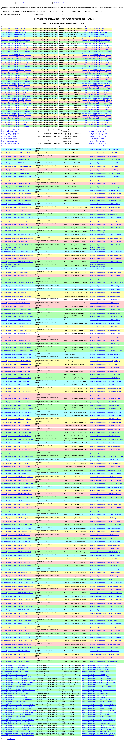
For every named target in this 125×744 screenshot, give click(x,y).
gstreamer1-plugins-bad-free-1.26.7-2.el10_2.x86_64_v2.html (17, 282)
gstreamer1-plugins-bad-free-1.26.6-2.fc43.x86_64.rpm (105, 374)
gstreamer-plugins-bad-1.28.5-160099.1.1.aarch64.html (16, 36)
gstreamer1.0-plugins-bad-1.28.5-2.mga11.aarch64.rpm (96, 676)
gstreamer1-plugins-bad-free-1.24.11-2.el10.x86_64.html (16, 402)
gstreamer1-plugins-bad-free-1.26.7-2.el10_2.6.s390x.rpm (105, 241)
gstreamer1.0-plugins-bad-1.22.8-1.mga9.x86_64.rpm (96, 723)
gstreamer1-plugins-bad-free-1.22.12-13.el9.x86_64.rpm (105, 470)
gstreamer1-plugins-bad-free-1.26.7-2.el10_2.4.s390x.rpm (105, 258)
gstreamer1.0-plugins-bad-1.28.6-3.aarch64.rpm (94, 673)
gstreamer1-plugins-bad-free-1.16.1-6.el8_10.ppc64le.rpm (105, 627)
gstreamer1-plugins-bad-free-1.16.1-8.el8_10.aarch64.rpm (105, 610)
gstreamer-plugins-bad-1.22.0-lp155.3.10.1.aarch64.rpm (97, 98)
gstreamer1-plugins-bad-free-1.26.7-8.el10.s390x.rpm (104, 210)
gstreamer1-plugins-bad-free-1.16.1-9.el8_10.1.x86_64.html (17, 606)
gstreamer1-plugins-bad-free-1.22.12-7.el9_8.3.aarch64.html (17, 487)
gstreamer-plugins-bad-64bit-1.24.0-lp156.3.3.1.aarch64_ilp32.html (10, 130)
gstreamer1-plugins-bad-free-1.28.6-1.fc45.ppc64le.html (16, 152)
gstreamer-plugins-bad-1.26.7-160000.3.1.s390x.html (15, 49)
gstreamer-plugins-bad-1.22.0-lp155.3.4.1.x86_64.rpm (96, 118)
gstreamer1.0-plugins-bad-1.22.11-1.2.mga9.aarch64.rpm (97, 699)
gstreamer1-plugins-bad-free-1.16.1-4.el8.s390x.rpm (104, 657)
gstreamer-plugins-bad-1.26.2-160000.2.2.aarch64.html (16, 68)
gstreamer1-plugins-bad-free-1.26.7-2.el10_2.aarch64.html (16, 268)
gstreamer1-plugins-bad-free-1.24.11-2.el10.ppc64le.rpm (105, 388)
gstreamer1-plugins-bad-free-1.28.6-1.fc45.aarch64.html (16, 149)
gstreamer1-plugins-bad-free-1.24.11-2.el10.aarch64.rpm (105, 381)
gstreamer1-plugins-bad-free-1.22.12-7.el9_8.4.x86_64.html (17, 483)
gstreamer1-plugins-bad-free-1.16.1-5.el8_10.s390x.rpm (105, 644)
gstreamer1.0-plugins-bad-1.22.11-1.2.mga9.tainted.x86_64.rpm (99, 705)
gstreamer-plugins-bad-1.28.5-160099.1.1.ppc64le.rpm (96, 38)
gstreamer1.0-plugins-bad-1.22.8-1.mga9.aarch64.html (15, 722)
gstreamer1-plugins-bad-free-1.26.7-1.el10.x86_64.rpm (105, 344)
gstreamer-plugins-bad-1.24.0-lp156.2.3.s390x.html (14, 87)
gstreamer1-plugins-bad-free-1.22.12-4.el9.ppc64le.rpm (105, 558)
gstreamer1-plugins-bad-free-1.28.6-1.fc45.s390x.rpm (104, 156)
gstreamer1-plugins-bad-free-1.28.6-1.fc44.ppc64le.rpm (105, 166)
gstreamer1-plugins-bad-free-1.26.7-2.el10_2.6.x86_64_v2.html (10, 248)
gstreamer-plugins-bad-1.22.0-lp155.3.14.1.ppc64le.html (16, 92)
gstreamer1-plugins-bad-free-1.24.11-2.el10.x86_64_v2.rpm (106, 408)
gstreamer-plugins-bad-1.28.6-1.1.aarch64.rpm (94, 34)
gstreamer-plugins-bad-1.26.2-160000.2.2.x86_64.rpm (96, 73)
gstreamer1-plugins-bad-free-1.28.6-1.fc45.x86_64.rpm (105, 159)
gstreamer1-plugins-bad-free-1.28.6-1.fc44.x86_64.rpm (105, 173)
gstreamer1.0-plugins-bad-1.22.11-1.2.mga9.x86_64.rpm (97, 701)
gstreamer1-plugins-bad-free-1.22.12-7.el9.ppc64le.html (16, 531)
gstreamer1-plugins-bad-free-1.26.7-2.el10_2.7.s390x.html (16, 224)
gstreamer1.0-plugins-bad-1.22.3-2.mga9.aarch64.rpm (96, 729)
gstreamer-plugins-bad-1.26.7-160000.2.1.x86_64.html (15, 58)
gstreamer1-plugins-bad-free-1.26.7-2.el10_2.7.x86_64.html (17, 228)
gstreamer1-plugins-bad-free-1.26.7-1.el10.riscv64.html (16, 333)
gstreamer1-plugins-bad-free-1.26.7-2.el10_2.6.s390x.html (16, 241)
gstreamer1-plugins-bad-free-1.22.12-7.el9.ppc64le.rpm (105, 531)
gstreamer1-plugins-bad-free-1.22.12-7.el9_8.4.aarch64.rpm (106, 473)
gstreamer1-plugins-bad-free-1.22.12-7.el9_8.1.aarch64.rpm (106, 500)
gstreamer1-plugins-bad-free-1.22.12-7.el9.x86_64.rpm (105, 538)
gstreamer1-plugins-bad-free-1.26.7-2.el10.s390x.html (15, 303)
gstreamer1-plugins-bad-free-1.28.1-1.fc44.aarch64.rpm (105, 176)
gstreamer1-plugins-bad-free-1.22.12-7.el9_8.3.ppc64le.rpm (106, 490)
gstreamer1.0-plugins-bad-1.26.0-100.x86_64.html (14, 693)
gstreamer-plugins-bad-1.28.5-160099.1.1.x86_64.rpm (96, 41)
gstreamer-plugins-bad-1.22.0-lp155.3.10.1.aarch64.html (16, 98)
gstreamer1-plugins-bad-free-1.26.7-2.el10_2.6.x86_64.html (17, 245)
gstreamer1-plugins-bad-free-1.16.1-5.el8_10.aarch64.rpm (105, 637)
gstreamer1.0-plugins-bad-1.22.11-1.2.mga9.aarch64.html (16, 699)
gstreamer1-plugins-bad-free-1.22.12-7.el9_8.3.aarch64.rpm (106, 487)
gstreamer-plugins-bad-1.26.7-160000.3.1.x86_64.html (15, 51)
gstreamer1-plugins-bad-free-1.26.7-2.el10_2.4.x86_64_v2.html (10, 265)
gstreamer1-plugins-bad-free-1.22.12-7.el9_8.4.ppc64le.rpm (106, 477)
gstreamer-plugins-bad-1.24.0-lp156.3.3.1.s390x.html (15, 79)
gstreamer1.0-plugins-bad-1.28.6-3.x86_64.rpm (94, 675)
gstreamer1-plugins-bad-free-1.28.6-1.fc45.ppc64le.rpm (105, 152)
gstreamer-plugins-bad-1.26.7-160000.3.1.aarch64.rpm (96, 45)
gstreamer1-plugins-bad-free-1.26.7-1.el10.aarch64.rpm (105, 320)
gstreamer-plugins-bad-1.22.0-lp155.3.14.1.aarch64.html (16, 90)
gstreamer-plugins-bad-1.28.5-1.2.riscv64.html (13, 43)
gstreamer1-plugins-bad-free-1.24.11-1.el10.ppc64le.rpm (105, 419)
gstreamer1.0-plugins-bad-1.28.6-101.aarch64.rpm (95, 669)
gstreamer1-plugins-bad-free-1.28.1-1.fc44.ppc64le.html (16, 180)
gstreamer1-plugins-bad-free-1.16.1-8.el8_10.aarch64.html (16, 610)
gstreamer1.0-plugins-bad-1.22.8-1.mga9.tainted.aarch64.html (17, 725)
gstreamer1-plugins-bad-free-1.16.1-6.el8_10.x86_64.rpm (105, 634)
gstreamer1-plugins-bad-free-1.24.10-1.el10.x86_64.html (16, 453)
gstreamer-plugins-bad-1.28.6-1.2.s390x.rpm (94, 30)
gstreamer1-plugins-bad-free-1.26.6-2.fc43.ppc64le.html (16, 361)
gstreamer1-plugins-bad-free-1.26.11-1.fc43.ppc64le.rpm (105, 193)
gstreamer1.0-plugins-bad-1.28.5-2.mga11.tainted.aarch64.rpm (98, 680)
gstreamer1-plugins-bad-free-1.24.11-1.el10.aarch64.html (16, 412)
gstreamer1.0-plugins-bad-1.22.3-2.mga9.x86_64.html (15, 731)
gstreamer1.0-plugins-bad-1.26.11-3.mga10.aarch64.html (16, 684)
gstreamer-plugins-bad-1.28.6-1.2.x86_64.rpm (94, 32)
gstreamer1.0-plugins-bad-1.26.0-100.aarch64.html (14, 691)
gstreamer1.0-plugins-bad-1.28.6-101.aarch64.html (14, 669)
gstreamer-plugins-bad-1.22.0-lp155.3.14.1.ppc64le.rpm (97, 92)
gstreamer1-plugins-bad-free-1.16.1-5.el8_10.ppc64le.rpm (105, 640)
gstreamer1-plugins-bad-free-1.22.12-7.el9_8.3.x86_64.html (17, 497)
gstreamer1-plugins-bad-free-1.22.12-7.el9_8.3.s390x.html (16, 494)
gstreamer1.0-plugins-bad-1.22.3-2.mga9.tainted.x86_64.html (17, 735)
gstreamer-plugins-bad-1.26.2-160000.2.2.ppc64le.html (16, 70)
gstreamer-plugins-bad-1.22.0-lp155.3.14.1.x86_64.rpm (97, 96)
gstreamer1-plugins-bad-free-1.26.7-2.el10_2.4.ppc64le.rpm (106, 255)
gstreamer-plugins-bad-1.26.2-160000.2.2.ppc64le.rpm (96, 70)
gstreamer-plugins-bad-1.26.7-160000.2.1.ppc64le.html (16, 55)
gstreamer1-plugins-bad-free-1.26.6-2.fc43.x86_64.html (16, 374)
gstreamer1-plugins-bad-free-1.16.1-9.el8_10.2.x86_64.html (17, 593)
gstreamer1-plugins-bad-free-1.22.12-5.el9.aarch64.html (16, 541)
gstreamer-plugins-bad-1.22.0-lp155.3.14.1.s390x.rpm (96, 94)
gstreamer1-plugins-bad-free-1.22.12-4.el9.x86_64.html (16, 565)
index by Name (57, 2)
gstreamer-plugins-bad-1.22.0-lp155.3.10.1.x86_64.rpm (97, 103)
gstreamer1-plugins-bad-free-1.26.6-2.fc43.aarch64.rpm (105, 354)
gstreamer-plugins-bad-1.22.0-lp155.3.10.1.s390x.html (15, 102)
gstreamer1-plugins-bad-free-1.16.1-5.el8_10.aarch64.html (16, 637)
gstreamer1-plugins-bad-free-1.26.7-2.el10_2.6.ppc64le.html (17, 238)
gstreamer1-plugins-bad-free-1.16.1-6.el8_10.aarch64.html (16, 623)
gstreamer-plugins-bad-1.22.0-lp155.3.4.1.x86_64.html (15, 118)
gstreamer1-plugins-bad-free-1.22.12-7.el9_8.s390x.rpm (105, 521)
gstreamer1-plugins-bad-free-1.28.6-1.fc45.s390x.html (15, 156)
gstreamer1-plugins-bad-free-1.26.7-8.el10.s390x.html (15, 210)
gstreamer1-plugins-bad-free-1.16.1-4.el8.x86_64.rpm (104, 661)
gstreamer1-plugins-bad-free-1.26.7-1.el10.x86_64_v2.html (17, 350)
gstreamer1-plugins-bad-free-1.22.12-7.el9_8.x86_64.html (16, 524)
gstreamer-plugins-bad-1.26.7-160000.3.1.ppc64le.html (16, 47)
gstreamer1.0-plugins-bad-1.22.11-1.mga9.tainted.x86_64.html (17, 720)
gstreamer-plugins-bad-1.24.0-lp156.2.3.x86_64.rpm (96, 88)
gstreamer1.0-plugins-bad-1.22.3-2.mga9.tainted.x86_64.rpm (98, 735)
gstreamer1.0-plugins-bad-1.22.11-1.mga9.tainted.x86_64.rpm (98, 720)
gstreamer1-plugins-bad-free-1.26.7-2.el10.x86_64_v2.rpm (106, 316)
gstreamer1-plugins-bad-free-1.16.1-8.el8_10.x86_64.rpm (105, 620)
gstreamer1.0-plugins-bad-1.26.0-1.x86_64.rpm (94, 697)
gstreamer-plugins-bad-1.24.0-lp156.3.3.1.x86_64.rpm (96, 81)
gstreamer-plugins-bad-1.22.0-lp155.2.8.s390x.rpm (95, 124)
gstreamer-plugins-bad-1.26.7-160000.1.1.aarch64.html (16, 60)
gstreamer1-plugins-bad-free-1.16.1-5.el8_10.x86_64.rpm (105, 647)
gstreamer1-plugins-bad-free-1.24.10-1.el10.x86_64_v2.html (17, 456)
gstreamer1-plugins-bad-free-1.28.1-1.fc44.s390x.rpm (104, 183)
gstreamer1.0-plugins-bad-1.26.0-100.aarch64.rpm (95, 691)
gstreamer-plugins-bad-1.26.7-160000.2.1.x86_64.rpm (96, 58)
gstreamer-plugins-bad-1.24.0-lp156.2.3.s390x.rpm (95, 87)
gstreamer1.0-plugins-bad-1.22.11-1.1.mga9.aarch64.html (16, 706)
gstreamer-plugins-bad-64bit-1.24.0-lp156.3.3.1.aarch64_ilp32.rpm (98, 130)
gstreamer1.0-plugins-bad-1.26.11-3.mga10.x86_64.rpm (97, 686)
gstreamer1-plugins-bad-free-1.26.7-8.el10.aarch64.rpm (105, 204)
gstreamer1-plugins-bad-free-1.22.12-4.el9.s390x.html (15, 562)
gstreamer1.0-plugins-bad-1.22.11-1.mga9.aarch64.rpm (96, 714)
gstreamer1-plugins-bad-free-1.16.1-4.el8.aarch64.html (15, 651)
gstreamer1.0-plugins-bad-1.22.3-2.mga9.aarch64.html (15, 729)
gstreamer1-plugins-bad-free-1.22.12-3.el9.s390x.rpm (104, 576)
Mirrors (65, 2)
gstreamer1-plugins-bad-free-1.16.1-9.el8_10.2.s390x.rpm (105, 589)
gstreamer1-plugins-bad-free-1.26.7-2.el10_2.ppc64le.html (16, 272)
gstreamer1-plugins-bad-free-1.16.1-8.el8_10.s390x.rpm (105, 616)
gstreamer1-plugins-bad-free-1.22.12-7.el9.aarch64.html (16, 528)
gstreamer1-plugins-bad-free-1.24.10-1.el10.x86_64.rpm (105, 453)
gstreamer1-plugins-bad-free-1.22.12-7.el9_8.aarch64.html (16, 514)
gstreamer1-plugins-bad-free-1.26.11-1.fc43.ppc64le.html (16, 193)
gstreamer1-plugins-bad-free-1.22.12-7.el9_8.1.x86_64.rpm (106, 511)
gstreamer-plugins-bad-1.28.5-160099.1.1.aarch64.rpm (96, 36)
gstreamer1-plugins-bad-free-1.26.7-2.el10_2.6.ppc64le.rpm (106, 238)
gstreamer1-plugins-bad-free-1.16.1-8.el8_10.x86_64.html (16, 620)
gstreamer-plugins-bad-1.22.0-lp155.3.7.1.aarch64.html (16, 105)
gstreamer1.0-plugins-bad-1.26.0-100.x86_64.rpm (95, 693)
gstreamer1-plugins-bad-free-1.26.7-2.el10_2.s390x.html (16, 275)
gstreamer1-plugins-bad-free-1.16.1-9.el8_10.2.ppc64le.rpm (106, 586)
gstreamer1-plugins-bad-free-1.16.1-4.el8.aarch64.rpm (104, 651)
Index (3, 2)
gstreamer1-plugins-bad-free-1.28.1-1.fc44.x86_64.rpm (105, 187)
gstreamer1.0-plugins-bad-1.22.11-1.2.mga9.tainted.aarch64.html (18, 703)
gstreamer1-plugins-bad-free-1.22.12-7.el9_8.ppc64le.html (16, 518)
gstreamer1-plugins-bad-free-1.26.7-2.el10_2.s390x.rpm (105, 275)
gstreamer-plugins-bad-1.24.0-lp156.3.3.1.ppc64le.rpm (96, 77)
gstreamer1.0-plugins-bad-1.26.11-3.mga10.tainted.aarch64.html (18, 688)
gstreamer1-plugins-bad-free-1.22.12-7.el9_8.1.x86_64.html (17, 511)
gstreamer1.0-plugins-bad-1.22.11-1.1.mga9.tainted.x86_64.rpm (99, 712)
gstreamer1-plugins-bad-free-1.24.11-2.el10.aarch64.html (16, 381)
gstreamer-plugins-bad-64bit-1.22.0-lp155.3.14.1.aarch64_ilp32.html (10, 133)
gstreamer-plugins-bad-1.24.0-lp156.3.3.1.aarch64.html (16, 75)
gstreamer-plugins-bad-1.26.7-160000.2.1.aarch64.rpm (96, 53)
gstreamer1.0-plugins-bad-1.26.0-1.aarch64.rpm (94, 695)
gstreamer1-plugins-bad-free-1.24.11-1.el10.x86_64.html (16, 432)
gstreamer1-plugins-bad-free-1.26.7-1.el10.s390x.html (15, 337)
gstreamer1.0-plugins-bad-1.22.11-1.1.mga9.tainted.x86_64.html (18, 712)
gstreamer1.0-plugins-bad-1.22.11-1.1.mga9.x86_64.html (16, 708)
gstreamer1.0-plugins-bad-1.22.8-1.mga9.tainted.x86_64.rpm (98, 727)
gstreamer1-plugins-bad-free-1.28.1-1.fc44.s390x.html (15, 183)
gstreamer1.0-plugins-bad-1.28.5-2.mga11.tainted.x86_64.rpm (98, 682)
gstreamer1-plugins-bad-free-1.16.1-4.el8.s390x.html (15, 657)
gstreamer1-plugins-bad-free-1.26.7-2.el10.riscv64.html (16, 299)
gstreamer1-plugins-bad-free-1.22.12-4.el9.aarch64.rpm (105, 555)
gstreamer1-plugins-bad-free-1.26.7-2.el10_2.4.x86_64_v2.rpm (100, 265)
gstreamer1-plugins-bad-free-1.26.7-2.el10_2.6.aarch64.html (17, 234)
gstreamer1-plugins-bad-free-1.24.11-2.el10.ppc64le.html (16, 388)
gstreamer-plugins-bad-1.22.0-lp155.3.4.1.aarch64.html (16, 113)
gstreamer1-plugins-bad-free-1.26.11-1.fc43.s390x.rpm (105, 197)
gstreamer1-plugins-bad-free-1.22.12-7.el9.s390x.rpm (104, 535)
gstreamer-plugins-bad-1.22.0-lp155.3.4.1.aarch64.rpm (96, 113)
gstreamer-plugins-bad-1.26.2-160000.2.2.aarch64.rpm (96, 68)
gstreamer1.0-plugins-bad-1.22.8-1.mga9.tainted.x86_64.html (17, 727)
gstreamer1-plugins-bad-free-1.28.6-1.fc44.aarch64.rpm (105, 163)
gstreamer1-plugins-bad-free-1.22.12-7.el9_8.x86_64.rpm (105, 524)
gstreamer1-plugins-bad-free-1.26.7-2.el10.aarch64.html (16, 286)
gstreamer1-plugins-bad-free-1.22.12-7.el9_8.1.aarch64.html (17, 500)
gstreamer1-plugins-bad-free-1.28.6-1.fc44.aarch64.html (16, 163)
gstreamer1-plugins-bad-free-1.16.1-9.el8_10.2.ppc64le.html (17, 586)
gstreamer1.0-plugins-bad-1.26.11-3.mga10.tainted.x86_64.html (18, 690)
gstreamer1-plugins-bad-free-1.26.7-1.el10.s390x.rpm (104, 337)
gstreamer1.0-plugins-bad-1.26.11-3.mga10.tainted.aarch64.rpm (99, 688)
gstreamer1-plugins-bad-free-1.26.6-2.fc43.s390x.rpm (104, 367)
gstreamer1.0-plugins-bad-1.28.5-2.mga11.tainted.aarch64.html (18, 680)
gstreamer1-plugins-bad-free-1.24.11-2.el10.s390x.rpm (105, 395)
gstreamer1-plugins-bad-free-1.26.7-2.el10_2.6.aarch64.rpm (106, 234)
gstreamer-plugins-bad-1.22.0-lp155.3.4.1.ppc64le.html (16, 115)
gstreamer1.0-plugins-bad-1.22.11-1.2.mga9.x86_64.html (16, 701)
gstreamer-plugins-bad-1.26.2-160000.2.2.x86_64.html (15, 73)
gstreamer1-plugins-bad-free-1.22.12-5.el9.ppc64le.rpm (105, 545)
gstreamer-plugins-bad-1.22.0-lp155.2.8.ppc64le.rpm (96, 122)
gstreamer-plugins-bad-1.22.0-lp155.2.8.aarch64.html (15, 120)
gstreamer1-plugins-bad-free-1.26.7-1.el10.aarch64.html (16, 320)
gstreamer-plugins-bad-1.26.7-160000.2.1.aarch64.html (16, 53)
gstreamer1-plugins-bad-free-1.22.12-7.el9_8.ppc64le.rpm (105, 518)
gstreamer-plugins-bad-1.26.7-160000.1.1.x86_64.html (15, 66)
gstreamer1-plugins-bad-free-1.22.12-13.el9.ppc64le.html (16, 463)
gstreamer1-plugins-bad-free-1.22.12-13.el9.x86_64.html (16, 470)
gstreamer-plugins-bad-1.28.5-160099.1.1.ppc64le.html (16, 38)
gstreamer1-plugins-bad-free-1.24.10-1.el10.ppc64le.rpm (105, 446)
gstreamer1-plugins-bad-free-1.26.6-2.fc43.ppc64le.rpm (105, 361)
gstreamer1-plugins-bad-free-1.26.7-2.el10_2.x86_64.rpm (105, 279)
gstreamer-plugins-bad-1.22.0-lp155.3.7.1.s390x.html (15, 109)
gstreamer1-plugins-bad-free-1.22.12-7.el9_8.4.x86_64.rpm (106, 483)
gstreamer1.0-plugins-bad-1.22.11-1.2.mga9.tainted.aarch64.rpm (99, 703)
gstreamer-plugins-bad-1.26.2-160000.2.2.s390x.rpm (96, 72)
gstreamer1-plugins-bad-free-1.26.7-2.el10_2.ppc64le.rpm (105, 272)
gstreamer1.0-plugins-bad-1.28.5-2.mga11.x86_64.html (16, 678)
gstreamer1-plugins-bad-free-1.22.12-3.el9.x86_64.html (16, 579)
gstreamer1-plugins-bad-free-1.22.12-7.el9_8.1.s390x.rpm (105, 507)
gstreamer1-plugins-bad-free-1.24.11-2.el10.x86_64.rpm (105, 402)
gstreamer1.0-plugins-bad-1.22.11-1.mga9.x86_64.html (16, 716)
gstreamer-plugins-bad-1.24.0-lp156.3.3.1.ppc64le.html (16, 77)
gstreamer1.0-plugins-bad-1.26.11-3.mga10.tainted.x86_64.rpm (99, 690)
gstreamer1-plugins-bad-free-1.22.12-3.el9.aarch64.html (16, 569)
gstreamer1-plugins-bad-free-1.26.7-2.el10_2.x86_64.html (16, 279)
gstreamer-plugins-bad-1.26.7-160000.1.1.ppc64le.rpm (96, 62)
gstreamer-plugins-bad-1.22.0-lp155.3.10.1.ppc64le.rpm (97, 100)
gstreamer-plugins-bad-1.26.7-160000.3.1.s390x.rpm (96, 49)
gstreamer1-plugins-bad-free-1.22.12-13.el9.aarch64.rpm (105, 460)
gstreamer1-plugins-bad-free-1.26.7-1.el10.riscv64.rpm (105, 333)
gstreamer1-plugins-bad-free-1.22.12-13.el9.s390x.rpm (105, 466)
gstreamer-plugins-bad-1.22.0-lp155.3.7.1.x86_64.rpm (96, 111)
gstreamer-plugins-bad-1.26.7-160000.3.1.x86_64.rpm (96, 51)
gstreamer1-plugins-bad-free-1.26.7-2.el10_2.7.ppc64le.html (17, 221)
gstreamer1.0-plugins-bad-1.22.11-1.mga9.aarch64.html (16, 714)
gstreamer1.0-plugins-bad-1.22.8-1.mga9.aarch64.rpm (96, 722)
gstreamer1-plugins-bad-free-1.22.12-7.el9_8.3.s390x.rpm (105, 494)
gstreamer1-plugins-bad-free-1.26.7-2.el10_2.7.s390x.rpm (105, 224)
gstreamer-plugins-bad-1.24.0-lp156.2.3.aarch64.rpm (96, 83)
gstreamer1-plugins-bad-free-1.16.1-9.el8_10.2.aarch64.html (17, 582)
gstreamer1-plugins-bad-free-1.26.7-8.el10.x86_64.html (16, 214)
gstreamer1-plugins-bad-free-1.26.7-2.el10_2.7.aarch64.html (17, 217)
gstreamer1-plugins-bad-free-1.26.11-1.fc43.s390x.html (16, 197)
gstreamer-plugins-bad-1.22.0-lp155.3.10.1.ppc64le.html (16, 100)
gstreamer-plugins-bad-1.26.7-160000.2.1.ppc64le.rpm (96, 55)
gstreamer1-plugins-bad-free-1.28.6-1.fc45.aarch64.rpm (105, 149)
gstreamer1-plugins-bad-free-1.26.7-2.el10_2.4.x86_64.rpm (106, 262)
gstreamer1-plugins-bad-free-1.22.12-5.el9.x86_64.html (16, 552)
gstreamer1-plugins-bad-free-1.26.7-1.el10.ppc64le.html (16, 326)
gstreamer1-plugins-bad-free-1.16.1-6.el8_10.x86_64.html (16, 634)
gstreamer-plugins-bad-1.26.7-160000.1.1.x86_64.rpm (96, 66)
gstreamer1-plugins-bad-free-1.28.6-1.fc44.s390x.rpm (104, 170)
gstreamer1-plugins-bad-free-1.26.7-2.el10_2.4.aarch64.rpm (106, 251)
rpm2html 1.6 (11, 739)
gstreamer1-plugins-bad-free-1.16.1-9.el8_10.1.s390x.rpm (105, 603)
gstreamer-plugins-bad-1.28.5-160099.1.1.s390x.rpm (96, 40)
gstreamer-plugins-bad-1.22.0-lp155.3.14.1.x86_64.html (16, 96)
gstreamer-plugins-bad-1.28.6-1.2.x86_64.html (13, 32)
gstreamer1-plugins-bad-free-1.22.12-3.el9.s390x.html (15, 576)
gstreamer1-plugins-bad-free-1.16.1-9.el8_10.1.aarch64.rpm (106, 596)
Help (69, 2)
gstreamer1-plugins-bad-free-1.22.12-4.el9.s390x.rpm (104, 562)
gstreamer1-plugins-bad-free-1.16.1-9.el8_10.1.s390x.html (16, 603)
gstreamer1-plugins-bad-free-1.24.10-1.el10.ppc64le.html (16, 446)
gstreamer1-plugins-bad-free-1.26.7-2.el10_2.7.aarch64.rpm (106, 217)
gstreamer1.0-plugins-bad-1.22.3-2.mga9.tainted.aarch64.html (17, 733)
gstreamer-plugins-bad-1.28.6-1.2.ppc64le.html (13, 28)
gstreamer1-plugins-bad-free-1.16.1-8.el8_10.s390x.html (16, 616)
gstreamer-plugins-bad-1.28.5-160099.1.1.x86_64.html (15, 41)
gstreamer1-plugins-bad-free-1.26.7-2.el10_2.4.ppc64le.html (17, 255)
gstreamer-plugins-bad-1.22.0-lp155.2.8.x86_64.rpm (96, 126)
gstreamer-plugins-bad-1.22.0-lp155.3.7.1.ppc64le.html (16, 107)
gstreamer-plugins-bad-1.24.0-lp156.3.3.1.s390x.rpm (96, 79)
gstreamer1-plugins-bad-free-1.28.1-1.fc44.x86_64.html (16, 187)
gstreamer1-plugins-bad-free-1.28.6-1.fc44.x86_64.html (16, 173)
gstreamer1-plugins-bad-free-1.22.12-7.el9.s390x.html (15, 535)
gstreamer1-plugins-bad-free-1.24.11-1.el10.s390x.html (15, 425)
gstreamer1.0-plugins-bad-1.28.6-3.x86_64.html (14, 675)
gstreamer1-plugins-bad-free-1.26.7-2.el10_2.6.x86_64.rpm (106, 245)
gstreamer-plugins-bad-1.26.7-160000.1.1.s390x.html (15, 64)
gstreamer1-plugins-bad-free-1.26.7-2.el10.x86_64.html (16, 309)
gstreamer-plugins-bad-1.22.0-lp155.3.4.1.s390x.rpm (96, 117)
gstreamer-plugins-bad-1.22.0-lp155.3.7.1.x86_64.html (15, 111)
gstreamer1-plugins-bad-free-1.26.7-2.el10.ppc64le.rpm (105, 292)
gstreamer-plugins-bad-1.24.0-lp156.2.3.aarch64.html (15, 83)
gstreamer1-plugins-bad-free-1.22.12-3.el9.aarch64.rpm (105, 569)
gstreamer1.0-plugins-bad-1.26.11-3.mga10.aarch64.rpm (97, 684)
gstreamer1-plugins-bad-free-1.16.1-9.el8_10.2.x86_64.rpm (106, 593)
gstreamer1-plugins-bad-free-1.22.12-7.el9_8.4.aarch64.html (17, 473)
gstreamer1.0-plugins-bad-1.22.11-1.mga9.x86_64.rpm (96, 716)
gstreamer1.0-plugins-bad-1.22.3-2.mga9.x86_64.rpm (96, 731)
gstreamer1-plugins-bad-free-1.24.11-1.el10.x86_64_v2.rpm (106, 439)
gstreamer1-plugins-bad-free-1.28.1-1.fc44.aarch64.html (16, 176)
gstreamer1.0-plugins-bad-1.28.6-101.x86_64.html (14, 671)
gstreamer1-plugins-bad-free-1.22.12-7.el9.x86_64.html (16, 538)
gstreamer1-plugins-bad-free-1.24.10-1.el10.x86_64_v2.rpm (106, 456)
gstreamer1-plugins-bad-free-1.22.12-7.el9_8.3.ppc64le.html (17, 490)
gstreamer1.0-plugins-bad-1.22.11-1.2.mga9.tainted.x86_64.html (18, 705)
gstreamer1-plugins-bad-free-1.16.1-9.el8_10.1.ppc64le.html (17, 599)
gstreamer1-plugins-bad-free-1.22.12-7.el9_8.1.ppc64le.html (17, 504)
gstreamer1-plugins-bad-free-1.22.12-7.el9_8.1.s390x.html (16, 507)
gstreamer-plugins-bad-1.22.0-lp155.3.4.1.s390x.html (15, 117)
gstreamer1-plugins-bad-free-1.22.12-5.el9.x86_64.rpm (105, 552)
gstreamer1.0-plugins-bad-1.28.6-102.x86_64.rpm (95, 667)
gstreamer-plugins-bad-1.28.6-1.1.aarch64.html (13, 34)
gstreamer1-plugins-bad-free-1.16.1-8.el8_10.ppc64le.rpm (105, 613)
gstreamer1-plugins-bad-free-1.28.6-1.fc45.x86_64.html (16, 159)
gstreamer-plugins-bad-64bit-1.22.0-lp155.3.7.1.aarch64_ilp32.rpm (98, 140)
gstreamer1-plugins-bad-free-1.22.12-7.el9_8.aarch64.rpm (105, 514)
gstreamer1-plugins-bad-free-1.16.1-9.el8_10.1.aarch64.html (17, 596)
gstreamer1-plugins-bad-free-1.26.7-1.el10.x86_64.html (16, 344)
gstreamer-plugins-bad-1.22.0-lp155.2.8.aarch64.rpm (96, 120)
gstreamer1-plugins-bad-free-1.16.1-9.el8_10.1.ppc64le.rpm (106, 599)
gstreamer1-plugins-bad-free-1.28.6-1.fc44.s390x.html (15, 170)
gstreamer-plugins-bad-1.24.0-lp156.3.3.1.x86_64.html (15, 81)
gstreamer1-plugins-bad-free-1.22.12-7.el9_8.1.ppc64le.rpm (106, 504)
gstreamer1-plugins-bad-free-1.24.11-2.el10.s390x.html (15, 395)
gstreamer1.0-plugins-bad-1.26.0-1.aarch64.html (14, 695)
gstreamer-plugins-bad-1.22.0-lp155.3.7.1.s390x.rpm (96, 109)
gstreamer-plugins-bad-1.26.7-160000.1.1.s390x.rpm (96, 64)
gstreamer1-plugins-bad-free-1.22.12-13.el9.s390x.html (16, 466)
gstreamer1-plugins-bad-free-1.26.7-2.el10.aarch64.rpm (105, 286)
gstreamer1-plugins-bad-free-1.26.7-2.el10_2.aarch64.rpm (105, 268)
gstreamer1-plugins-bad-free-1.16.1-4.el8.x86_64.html (15, 661)
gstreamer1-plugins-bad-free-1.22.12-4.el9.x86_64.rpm (105, 565)
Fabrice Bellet (4, 742)
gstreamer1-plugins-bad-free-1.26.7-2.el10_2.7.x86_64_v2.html (10, 231)
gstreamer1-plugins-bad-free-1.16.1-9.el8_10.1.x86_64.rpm (106, 606)
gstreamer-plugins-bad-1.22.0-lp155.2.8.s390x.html (14, 124)
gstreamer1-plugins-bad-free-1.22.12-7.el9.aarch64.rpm (105, 528)
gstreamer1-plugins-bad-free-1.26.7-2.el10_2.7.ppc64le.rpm (106, 221)
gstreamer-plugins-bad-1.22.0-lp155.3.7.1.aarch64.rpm (96, 105)
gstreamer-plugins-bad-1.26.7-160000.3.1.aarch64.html (16, 45)
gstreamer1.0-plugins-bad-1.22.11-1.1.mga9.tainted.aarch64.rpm (99, 710)
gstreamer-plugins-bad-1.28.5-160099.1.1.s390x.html (15, 40)
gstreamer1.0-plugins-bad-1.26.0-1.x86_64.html (14, 697)
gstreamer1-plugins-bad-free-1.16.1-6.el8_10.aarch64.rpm (105, 623)
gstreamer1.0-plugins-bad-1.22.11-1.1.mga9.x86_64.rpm (97, 708)
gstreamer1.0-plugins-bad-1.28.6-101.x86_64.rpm (95, 671)
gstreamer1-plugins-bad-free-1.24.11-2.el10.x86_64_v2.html (17, 408)
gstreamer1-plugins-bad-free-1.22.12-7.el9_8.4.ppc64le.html (17, 477)
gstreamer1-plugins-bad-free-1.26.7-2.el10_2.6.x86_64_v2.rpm (100, 248)
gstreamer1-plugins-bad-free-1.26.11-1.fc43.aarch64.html (16, 190)
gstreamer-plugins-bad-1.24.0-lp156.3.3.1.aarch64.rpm (96, 75)
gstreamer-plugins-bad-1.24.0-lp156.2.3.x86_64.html (15, 88)
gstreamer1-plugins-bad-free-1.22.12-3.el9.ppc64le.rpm (105, 572)
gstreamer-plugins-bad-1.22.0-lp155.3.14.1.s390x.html (15, 94)
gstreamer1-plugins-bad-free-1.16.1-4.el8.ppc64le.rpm (104, 654)
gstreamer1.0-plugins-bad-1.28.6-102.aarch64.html (14, 665)
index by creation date (46, 2)
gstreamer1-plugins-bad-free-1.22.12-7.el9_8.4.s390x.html (16, 480)
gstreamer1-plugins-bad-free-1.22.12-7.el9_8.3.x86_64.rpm (106, 497)
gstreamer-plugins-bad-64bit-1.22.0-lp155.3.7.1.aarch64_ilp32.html (10, 140)
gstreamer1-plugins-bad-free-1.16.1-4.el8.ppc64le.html (15, 654)
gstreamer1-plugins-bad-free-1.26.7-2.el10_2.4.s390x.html (16, 258)
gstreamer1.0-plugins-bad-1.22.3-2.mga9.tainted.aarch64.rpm (98, 733)
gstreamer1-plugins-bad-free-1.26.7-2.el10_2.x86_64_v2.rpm (106, 282)
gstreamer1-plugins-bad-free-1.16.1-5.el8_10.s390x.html (16, 644)
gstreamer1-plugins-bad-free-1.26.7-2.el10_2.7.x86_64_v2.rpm (100, 231)
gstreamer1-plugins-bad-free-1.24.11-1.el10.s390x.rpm (105, 425)
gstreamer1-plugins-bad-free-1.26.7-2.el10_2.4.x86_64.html (17, 262)
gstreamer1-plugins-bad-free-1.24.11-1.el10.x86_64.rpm (105, 432)
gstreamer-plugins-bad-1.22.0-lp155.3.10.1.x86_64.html (16, 103)
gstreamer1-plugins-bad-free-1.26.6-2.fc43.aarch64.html (16, 354)
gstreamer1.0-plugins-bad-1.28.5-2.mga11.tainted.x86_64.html (17, 682)
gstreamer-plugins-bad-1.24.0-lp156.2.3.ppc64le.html (15, 85)
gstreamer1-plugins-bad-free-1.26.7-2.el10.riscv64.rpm (105, 299)
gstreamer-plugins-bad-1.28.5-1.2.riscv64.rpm (94, 43)
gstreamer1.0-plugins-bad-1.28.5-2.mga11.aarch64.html (16, 676)
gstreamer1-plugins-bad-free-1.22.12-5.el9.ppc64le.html (16, 545)
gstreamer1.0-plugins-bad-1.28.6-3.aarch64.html (14, 673)
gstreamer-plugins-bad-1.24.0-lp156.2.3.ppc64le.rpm (96, 85)
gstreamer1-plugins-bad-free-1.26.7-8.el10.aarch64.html (16, 204)
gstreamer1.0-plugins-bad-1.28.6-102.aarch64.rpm (95, 665)
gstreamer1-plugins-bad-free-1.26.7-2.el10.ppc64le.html (16, 292)
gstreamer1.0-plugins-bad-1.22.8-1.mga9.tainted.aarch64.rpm (98, 725)
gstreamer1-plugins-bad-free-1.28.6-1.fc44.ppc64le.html (16, 166)
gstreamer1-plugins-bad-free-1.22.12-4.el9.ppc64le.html (16, 558)
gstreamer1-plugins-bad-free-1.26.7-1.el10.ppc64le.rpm (105, 326)
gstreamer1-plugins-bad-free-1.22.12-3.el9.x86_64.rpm (105, 579)
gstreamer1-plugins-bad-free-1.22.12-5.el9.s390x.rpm (104, 548)
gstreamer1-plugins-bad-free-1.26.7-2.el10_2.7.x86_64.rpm (106, 228)
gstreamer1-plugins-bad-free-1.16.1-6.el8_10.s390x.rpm (105, 630)
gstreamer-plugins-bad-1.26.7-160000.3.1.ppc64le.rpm (96, 47)
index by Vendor (33, 2)
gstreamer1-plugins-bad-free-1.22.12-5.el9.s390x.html (15, 548)
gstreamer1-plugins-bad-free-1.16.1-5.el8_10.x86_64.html (16, 647)
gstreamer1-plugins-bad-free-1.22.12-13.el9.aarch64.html (16, 460)
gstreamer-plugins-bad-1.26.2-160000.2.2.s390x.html (15, 72)
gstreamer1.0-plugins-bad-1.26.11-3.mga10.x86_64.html (16, 686)
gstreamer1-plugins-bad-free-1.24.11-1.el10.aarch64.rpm (105, 412)
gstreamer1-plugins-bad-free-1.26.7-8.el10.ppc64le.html (16, 207)
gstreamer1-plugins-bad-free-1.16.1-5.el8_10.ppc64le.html (16, 640)
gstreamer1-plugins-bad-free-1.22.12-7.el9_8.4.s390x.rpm (105, 480)
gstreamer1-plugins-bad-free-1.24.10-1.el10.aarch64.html (16, 442)
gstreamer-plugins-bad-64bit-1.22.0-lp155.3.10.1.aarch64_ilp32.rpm (98, 137)
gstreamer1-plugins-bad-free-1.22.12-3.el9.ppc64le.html (16, 572)
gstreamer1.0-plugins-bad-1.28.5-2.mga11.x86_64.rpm (96, 678)
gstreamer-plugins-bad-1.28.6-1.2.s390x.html (13, 30)
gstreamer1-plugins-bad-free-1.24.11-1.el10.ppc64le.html (16, 419)
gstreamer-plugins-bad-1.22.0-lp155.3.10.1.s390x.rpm (96, 102)
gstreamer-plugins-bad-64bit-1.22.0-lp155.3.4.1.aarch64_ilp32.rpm (98, 144)
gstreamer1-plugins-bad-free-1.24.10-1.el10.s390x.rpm (105, 449)
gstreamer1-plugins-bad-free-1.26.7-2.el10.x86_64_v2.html (17, 316)
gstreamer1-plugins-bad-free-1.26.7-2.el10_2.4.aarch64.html (17, 251)
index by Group (11, 2)
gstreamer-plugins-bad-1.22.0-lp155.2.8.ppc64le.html (15, 122)
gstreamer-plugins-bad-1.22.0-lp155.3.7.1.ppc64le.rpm (96, 107)
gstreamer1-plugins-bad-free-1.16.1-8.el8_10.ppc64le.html (16, 613)
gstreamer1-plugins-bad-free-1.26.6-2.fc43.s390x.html (15, 367)
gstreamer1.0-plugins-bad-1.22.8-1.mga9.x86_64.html (15, 723)
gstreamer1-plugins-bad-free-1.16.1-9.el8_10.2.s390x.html (16, 589)
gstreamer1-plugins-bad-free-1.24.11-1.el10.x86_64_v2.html (17, 439)
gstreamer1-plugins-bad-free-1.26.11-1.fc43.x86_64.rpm (105, 200)
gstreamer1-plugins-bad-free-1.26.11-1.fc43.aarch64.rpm (105, 190)
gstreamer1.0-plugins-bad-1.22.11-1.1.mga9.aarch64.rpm (97, 706)
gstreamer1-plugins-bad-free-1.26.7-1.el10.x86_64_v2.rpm (106, 350)
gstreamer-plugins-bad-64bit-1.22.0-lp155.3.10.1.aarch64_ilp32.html (10, 137)
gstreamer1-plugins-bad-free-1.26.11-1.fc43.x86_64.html (16, 200)
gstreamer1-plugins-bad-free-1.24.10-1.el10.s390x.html (16, 449)
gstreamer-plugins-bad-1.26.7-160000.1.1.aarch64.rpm (96, 60)
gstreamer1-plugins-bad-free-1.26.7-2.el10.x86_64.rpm (105, 309)
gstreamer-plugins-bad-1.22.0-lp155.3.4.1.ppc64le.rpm (96, 115)
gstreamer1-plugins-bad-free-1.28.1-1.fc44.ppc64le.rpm (105, 180)
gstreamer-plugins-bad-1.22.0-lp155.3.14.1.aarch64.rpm (97, 90)
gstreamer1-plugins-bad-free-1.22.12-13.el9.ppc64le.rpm (105, 463)
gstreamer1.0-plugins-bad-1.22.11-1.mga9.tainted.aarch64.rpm (98, 718)
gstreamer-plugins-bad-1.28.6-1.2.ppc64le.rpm (94, 28)
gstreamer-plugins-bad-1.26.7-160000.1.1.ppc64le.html (16, 62)
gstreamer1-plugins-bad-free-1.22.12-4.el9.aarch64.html (16, 555)
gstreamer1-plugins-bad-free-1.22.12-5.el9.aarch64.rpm (105, 541)
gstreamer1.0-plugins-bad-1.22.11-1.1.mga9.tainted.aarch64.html (18, 710)
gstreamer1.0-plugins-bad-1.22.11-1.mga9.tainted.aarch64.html (18, 718)
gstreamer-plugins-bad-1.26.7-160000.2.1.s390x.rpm (96, 56)
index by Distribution (22, 2)
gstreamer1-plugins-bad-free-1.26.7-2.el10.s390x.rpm (104, 303)
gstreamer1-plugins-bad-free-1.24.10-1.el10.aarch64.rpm (105, 442)
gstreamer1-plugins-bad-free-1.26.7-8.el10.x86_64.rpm (105, 214)
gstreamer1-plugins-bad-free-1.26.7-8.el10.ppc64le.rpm (105, 207)
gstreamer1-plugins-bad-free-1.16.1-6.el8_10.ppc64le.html (16, 627)
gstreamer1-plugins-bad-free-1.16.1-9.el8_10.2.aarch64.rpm (106, 582)
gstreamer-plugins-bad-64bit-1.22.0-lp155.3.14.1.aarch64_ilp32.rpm (98, 133)
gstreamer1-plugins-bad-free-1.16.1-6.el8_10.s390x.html (16, 630)
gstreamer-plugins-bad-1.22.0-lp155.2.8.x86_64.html (15, 126)
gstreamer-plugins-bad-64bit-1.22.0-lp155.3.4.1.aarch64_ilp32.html (10, 144)
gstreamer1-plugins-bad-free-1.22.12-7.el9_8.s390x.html (16, 521)
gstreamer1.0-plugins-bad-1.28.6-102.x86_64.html (14, 667)
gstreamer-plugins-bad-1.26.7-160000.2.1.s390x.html (15, 56)
